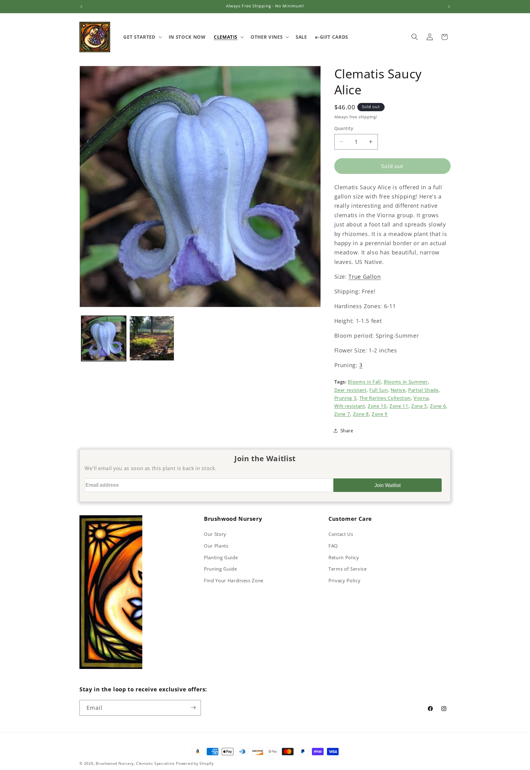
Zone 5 (419, 406)
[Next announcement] (449, 6)
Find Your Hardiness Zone (233, 580)
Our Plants (216, 546)
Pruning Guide (220, 569)
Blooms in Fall (364, 382)
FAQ (333, 546)
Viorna (420, 398)
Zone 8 (361, 414)
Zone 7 (342, 414)
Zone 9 (380, 414)
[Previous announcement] (81, 6)
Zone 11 (399, 406)
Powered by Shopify (195, 763)
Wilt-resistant (349, 406)
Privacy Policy (344, 580)
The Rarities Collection (385, 398)
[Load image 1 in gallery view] (103, 338)
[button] (141, 37)
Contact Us (340, 534)
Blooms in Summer (406, 382)
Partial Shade (423, 390)
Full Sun (378, 390)
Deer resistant (350, 390)
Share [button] (346, 430)
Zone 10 (377, 406)
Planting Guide (221, 557)
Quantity (343, 128)
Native (398, 390)
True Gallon (364, 276)
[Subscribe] (193, 708)
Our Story (215, 534)
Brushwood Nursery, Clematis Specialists (135, 763)
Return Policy (343, 557)
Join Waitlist (387, 485)
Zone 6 (438, 406)
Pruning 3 (345, 398)
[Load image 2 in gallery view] (151, 338)
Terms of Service (347, 569)
